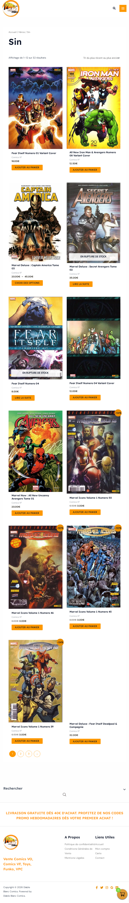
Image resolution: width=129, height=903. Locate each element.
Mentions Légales (74, 858)
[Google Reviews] (111, 887)
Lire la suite (81, 284)
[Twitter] (101, 887)
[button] (114, 9)
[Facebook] (96, 887)
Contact (99, 858)
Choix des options (27, 283)
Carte (98, 853)
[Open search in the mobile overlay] (64, 794)
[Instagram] (106, 887)
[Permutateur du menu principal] (122, 8)
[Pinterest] (116, 887)
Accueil (12, 32)
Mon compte (102, 848)
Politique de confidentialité (80, 844)
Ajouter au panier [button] (27, 167)
